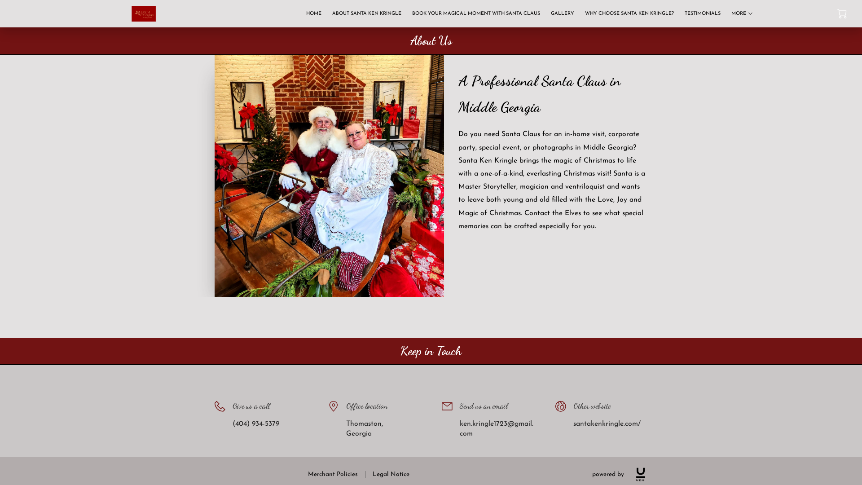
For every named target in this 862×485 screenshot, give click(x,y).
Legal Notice (391, 474)
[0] (842, 13)
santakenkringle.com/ (607, 424)
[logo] (640, 474)
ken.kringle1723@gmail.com (496, 428)
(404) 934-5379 (256, 424)
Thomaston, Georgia (364, 428)
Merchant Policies (333, 474)
